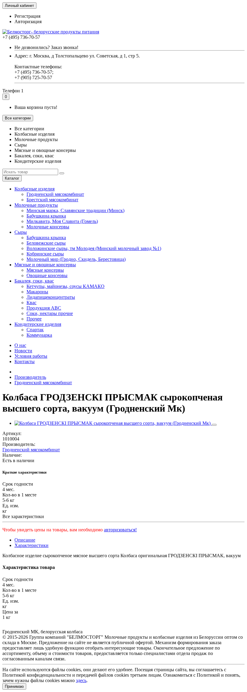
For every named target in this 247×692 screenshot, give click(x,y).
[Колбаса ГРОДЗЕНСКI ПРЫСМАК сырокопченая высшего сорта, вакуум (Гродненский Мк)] (113, 423)
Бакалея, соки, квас (34, 280)
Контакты (24, 361)
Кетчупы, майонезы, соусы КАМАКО (66, 286)
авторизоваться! (120, 529)
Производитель (30, 377)
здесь (81, 680)
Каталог (12, 178)
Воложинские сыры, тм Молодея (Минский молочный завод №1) (94, 248)
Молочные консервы (48, 226)
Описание (24, 539)
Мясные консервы (45, 270)
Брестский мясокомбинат (52, 199)
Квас (31, 302)
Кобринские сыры (45, 253)
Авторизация (28, 21)
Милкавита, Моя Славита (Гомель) (62, 221)
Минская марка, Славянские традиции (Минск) (75, 210)
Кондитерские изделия (37, 324)
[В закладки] (214, 425)
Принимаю (14, 686)
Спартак (35, 329)
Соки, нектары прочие (50, 313)
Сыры (20, 232)
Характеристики (31, 545)
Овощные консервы (47, 275)
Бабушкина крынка (46, 215)
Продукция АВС (44, 307)
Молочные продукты (36, 205)
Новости (23, 350)
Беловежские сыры (46, 243)
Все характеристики (23, 516)
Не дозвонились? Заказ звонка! (46, 47)
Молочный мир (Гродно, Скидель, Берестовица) (76, 259)
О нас (20, 345)
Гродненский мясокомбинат (55, 194)
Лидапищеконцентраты (51, 297)
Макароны (37, 291)
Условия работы (30, 356)
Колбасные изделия (34, 188)
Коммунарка (39, 335)
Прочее (34, 318)
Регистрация (27, 16)
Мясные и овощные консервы (45, 264)
